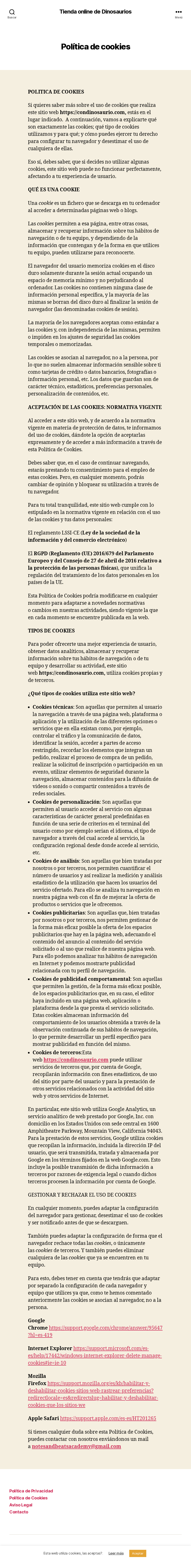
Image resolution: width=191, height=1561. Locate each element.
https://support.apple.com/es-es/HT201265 (108, 1418)
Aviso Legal (20, 1504)
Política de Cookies (28, 1497)
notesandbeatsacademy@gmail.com (76, 1446)
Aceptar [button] (137, 1553)
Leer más (116, 1553)
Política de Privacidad (31, 1490)
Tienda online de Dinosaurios (95, 11)
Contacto (18, 1511)
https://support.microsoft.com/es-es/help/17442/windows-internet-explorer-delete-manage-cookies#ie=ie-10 (95, 1355)
